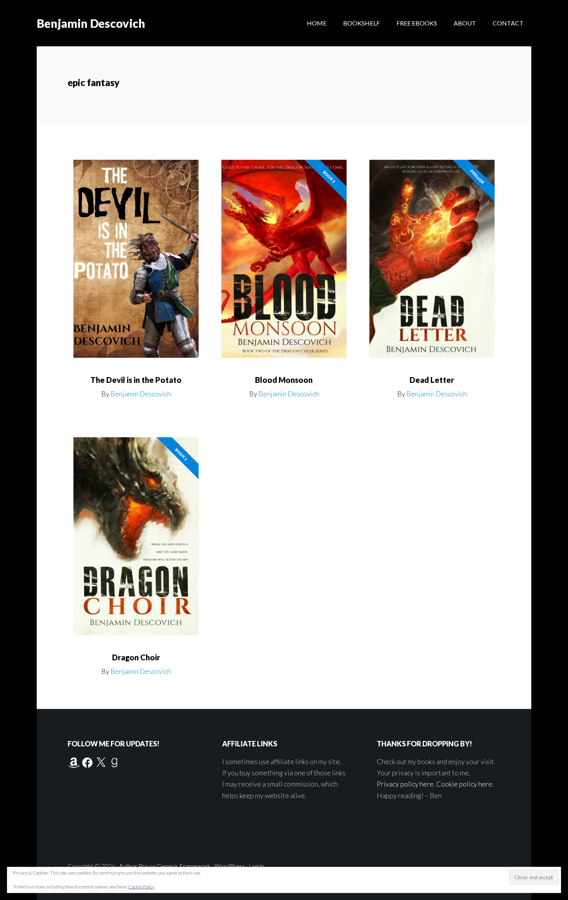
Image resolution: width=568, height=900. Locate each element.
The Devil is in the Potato (136, 379)
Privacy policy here (405, 784)
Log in (256, 866)
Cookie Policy (141, 887)
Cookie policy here (464, 784)
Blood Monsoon (284, 379)
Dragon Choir (136, 657)
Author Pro (133, 866)
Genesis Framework (184, 866)
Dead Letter (432, 379)
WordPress (229, 866)
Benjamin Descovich (91, 23)
